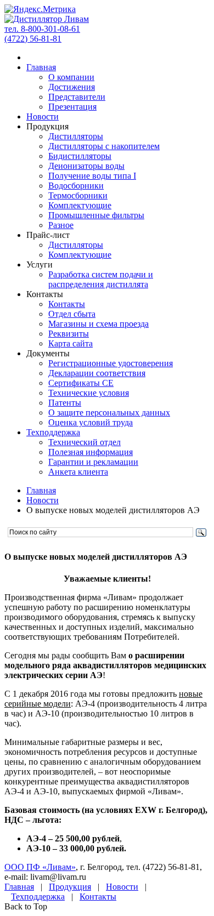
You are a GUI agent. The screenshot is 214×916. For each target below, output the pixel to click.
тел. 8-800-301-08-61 (42, 28)
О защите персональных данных (109, 412)
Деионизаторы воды (86, 165)
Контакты (66, 304)
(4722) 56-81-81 (32, 38)
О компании (71, 77)
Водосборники (76, 185)
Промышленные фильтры (96, 215)
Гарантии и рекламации (93, 461)
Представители (76, 96)
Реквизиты (68, 333)
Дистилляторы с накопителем (104, 146)
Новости (42, 116)
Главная (41, 67)
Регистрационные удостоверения (110, 363)
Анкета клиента (78, 471)
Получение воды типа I (92, 175)
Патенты (64, 402)
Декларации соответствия (96, 373)
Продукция (70, 886)
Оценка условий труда (90, 422)
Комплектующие (79, 205)
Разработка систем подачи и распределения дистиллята (100, 279)
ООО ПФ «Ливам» (40, 867)
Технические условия (88, 392)
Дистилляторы (75, 136)
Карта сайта (70, 343)
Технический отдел (84, 442)
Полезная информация (90, 452)
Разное (61, 225)
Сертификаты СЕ (81, 383)
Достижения (71, 87)
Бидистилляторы (79, 156)
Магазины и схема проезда (98, 323)
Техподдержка (53, 432)
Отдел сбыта (71, 313)
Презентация (72, 106)
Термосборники (78, 195)
